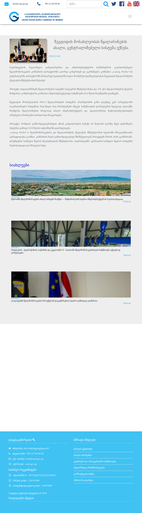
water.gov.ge (31, 464)
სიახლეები (19, 165)
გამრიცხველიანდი (84, 474)
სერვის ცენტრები (83, 449)
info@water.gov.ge (20, 4)
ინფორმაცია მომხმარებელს (89, 467)
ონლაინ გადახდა (83, 480)
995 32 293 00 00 (52, 4)
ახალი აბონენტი (83, 455)
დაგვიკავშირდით (20, 439)
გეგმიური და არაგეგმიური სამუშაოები (95, 461)
